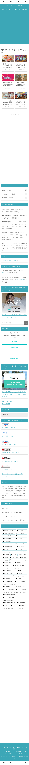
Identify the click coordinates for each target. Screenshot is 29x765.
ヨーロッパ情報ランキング (9, 444)
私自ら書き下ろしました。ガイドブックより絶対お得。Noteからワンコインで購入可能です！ (14, 394)
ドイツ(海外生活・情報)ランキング (11, 461)
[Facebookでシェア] (21, 484)
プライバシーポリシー (9, 516)
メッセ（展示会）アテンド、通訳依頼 (14, 520)
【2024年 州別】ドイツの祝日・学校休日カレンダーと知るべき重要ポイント (14, 217)
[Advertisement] (14, 29)
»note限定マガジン (14, 358)
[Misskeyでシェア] (17, 484)
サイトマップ (5, 508)
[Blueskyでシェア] (12, 484)
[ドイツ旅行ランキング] (5, 467)
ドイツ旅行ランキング (8, 427)
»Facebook (14, 353)
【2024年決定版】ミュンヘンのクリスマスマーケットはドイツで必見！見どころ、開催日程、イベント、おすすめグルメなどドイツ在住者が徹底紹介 (14, 225)
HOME (8, 751)
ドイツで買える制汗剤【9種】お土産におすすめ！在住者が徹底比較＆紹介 (14, 211)
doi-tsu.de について (21, 751)
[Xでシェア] (4, 484)
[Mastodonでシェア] (8, 484)
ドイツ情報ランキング (8, 436)
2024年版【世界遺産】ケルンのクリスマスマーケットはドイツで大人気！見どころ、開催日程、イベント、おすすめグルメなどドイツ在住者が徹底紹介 (14, 236)
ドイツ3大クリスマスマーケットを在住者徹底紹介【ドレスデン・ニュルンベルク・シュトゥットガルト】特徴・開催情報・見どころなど (14, 247)
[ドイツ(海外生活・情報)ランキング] (6, 458)
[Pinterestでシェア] (14, 488)
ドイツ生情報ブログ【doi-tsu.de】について (14, 512)
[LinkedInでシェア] (20, 488)
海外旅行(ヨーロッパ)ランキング (10, 452)
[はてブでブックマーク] (25, 484)
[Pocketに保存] (4, 488)
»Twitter (14, 341)
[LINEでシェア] (9, 488)
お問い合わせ (21, 753)
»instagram (14, 347)
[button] (26, 323)
